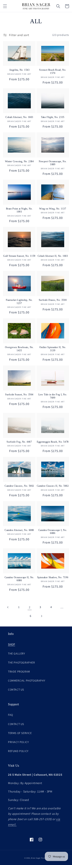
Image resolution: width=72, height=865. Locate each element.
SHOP (11, 644)
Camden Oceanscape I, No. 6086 (52, 532)
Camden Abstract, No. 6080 (19, 530)
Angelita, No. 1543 (19, 69)
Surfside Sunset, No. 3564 (19, 394)
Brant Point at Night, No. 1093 (19, 210)
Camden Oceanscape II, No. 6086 (19, 579)
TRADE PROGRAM (19, 671)
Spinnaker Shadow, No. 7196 (52, 577)
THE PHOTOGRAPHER (21, 662)
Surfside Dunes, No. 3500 (53, 300)
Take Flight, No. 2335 (52, 117)
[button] (5, 6)
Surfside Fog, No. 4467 (19, 441)
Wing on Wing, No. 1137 (52, 208)
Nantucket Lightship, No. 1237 (19, 302)
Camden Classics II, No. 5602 (53, 485)
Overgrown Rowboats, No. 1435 (19, 349)
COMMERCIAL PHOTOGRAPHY (26, 680)
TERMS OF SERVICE (20, 733)
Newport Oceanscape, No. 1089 (53, 163)
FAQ (10, 715)
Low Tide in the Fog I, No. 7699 (52, 396)
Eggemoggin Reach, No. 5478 (53, 441)
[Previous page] (8, 607)
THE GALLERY (16, 653)
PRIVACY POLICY (18, 742)
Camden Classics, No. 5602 (19, 485)
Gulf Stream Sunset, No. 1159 (19, 256)
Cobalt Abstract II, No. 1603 (53, 256)
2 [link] (29, 607)
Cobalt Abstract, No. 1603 (19, 117)
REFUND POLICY (18, 751)
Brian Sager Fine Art (39, 858)
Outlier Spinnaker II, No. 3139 (52, 349)
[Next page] (41, 616)
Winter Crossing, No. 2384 (19, 161)
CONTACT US (16, 689)
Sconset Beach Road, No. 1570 (52, 71)
